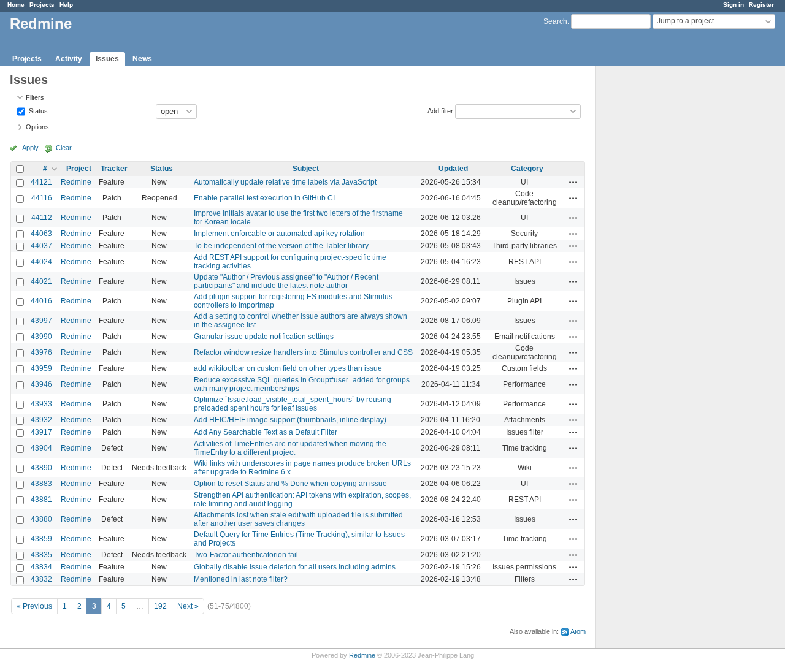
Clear (64, 147)
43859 (41, 539)
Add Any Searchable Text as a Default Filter (265, 432)
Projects (42, 4)
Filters (35, 97)
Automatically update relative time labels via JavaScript (285, 182)
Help (66, 4)
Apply (30, 147)
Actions (573, 182)
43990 (41, 336)
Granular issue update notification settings (264, 336)
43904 (41, 448)
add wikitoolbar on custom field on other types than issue (288, 368)
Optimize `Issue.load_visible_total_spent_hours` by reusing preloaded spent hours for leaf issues (292, 404)
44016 (41, 301)
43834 (41, 567)
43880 (41, 519)
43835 (41, 554)
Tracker (114, 168)
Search (555, 21)
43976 (41, 352)
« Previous (34, 606)
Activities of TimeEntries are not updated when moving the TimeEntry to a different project (290, 448)
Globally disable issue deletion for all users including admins (295, 567)
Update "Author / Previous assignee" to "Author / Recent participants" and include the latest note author (286, 281)
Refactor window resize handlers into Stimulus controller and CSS (303, 352)
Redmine (76, 182)
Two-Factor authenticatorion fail (246, 554)
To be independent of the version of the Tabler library (281, 246)
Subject (306, 168)
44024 (41, 261)
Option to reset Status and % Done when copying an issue (290, 483)
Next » (188, 606)
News (142, 59)
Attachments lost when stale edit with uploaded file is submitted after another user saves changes (298, 519)
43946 (41, 384)
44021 (41, 281)
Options (37, 127)
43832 (41, 579)
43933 (41, 404)
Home (16, 4)
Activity (68, 59)
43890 (41, 467)
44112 (41, 217)
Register (761, 4)
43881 (41, 499)
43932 (41, 420)
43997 (41, 320)
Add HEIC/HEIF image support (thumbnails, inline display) (290, 420)
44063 (41, 233)
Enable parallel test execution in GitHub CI (264, 198)
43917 (41, 432)
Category (527, 168)
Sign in (733, 4)
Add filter (440, 110)
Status (37, 110)
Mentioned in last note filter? (241, 579)
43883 (41, 483)
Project (78, 168)
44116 (41, 198)
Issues (107, 59)
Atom (578, 631)
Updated (453, 168)
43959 (41, 368)
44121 (41, 182)
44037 (41, 246)
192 (160, 606)
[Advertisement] (657, 258)
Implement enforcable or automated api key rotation (279, 233)
